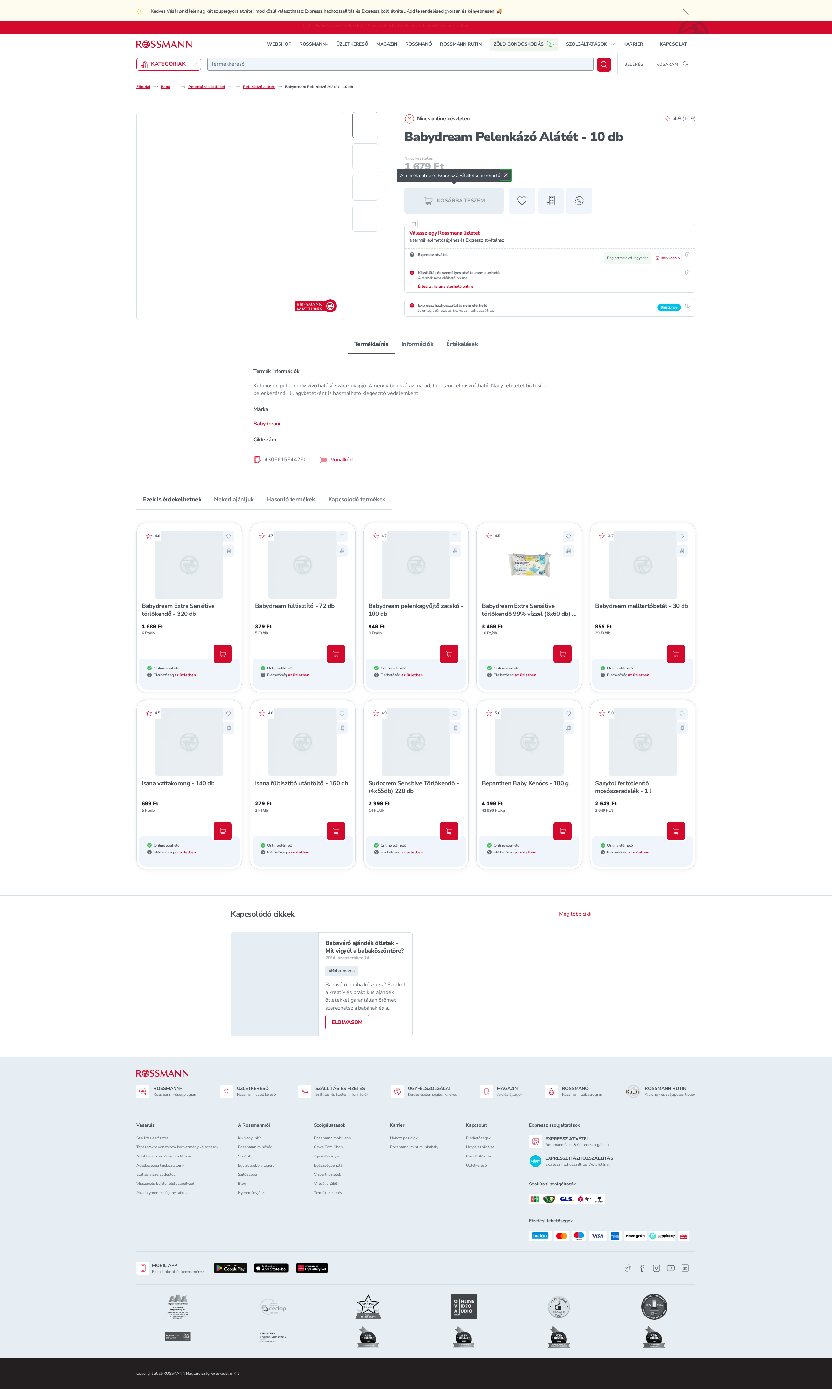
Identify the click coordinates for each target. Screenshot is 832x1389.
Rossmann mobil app (332, 1138)
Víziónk (244, 1156)
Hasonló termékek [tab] (290, 499)
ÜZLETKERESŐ (352, 44)
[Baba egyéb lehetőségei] (175, 86)
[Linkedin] (685, 1268)
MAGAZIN (386, 44)
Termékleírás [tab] (371, 344)
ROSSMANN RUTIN (461, 44)
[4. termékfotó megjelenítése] (365, 219)
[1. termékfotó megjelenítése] (365, 125)
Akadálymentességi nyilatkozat (163, 1192)
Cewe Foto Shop (328, 1147)
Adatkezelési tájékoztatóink (160, 1165)
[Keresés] (604, 65)
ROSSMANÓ (418, 44)
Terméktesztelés (328, 1192)
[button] (590, 44)
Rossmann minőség (255, 1147)
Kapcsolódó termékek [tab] (356, 499)
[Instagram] (656, 1268)
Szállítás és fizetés (152, 1138)
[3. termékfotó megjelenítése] (365, 188)
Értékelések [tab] (462, 344)
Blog (242, 1183)
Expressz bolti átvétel (383, 11)
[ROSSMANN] (162, 1073)
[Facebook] (642, 1268)
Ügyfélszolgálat (480, 1147)
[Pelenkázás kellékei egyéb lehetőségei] (230, 86)
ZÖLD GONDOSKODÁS (519, 44)
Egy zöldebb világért (256, 1165)
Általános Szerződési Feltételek (164, 1156)
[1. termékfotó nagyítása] (240, 216)
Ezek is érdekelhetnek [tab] (172, 499)
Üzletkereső (476, 1165)
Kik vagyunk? (249, 1138)
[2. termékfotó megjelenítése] (365, 156)
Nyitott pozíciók (404, 1138)
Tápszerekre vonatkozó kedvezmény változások (177, 1147)
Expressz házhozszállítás (330, 11)
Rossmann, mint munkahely (414, 1147)
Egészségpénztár (329, 1165)
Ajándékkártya (326, 1156)
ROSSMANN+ (313, 44)
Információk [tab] (417, 344)
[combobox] (400, 64)
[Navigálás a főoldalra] (164, 44)
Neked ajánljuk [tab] (234, 499)
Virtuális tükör (326, 1183)
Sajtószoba (247, 1174)
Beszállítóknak (479, 1156)
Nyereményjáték (252, 1192)
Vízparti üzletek (327, 1174)
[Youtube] (671, 1268)
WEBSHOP (279, 44)
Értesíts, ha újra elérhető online (446, 286)
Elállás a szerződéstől (155, 1174)
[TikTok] (628, 1268)
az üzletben (185, 675)
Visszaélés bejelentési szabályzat (165, 1183)
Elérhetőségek (478, 1138)
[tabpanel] (416, 415)
